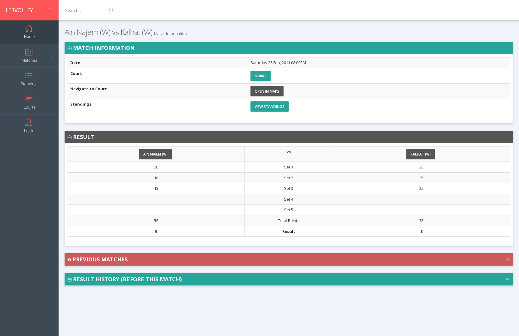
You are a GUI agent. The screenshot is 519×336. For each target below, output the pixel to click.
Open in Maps (267, 91)
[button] (289, 259)
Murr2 (260, 76)
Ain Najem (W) (155, 154)
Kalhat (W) (421, 154)
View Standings (269, 106)
